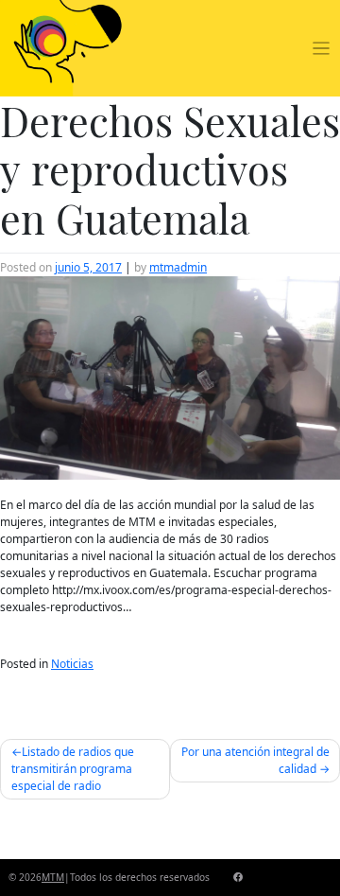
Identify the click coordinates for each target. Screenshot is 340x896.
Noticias (72, 664)
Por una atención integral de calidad (255, 760)
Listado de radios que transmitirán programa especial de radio (72, 769)
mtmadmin (178, 267)
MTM (53, 877)
